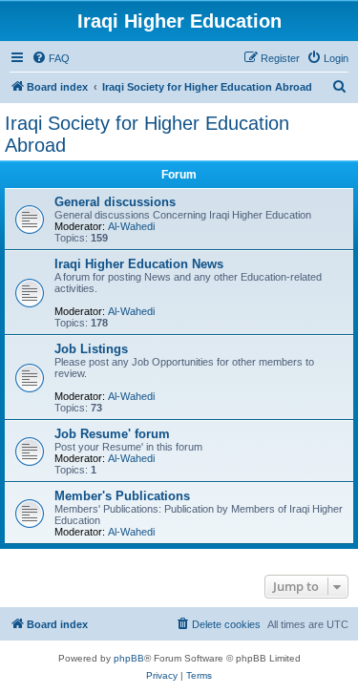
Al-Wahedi (131, 226)
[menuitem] (51, 58)
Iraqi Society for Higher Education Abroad (147, 134)
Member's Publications (122, 496)
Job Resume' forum (112, 434)
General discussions (115, 202)
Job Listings (91, 349)
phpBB (129, 658)
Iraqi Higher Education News (138, 264)
